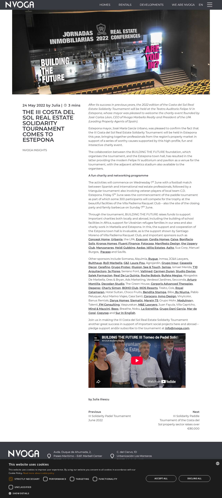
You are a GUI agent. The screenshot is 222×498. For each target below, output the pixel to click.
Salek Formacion (100, 275)
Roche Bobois (150, 275)
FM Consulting (109, 304)
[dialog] (111, 478)
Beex (114, 308)
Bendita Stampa (154, 292)
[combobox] (217, 463)
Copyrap (103, 313)
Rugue (153, 258)
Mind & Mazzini (99, 308)
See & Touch (151, 267)
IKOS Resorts (148, 288)
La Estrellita (149, 308)
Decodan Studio (112, 283)
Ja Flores (114, 271)
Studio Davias (185, 271)
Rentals (125, 4)
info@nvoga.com (177, 328)
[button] (75, 493)
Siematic (136, 300)
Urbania (117, 239)
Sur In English (125, 313)
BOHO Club (130, 288)
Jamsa (166, 267)
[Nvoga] (20, 4)
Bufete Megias (171, 275)
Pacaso (105, 252)
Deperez (94, 288)
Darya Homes (119, 300)
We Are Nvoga (183, 4)
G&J (126, 263)
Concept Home (99, 239)
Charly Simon (111, 288)
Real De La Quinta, (127, 275)
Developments (152, 4)
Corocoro (150, 296)
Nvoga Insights (35, 150)
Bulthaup (95, 263)
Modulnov (184, 300)
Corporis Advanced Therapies (172, 283)
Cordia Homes (159, 239)
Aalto (170, 247)
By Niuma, (182, 292)
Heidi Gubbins (125, 247)
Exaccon (142, 239)
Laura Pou (137, 263)
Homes (105, 4)
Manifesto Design (167, 243)
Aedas (140, 247)
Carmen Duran (164, 271)
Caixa (174, 239)
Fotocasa (147, 243)
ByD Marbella (112, 263)
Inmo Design (167, 296)
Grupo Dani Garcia (173, 308)
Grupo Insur (170, 263)
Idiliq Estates (155, 247)
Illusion (137, 267)
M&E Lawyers (147, 304)
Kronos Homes (106, 243)
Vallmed (146, 271)
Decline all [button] (194, 478)
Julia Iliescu (101, 399)
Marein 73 (151, 300)
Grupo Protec (120, 267)
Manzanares (105, 247)
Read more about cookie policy (38, 473)
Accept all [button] (161, 478)
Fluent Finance (129, 243)
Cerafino (104, 267)
